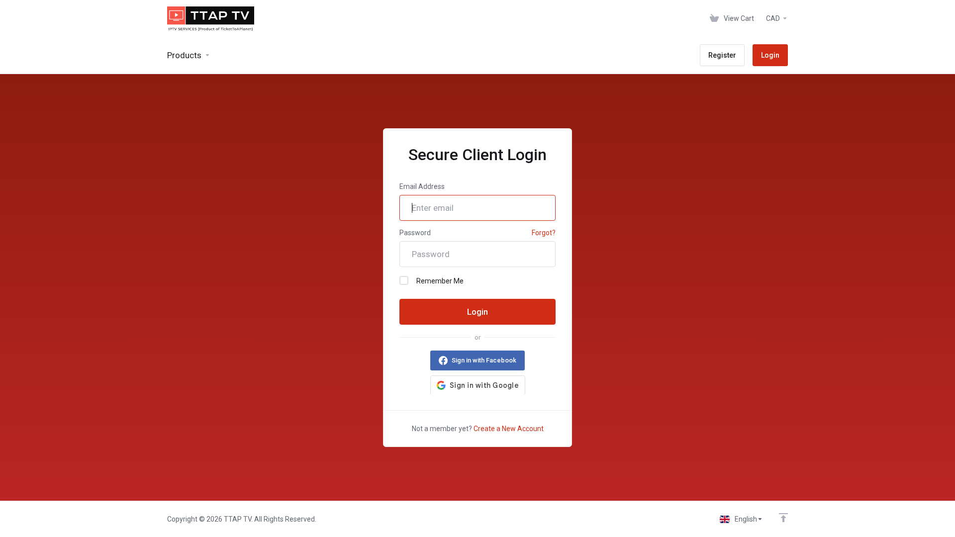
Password (415, 233)
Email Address (422, 186)
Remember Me (440, 281)
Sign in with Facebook (484, 360)
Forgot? (544, 233)
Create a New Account (509, 429)
